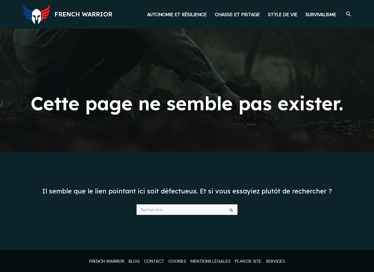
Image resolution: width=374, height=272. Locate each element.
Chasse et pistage (237, 14)
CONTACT (154, 261)
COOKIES (177, 261)
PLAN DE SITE (248, 261)
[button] (348, 14)
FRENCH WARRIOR (106, 261)
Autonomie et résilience (177, 14)
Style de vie (282, 14)
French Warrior (83, 14)
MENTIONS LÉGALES (211, 261)
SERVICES (275, 261)
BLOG (134, 261)
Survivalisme (321, 14)
